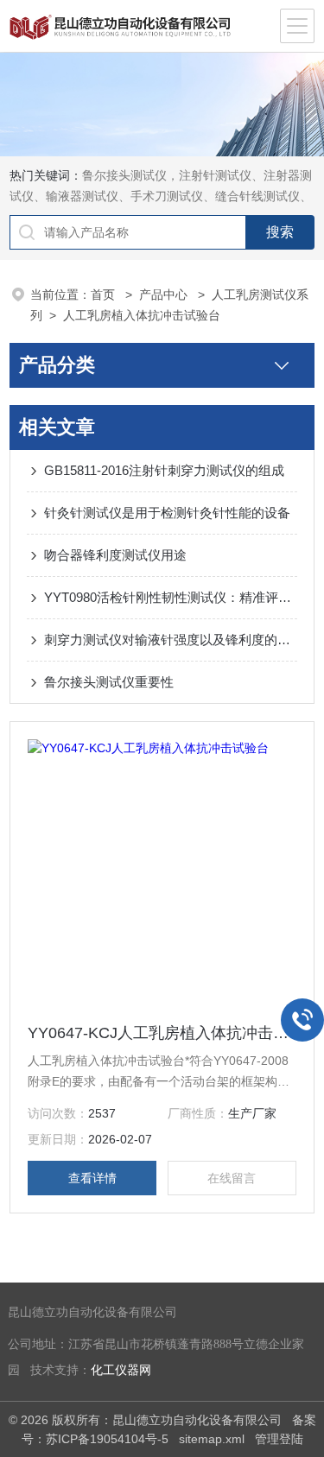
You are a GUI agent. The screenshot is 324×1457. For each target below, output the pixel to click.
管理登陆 (279, 1439)
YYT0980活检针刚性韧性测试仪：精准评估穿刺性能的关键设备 (170, 597)
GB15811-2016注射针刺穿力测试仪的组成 (164, 470)
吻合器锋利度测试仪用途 (115, 555)
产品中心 (165, 294)
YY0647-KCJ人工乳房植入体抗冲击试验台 (162, 1033)
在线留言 (231, 1178)
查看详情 (92, 1178)
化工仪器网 (121, 1370)
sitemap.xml (212, 1439)
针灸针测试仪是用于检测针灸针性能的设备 (167, 512)
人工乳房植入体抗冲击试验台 (141, 315)
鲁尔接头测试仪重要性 (109, 682)
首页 (104, 294)
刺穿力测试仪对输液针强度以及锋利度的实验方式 (170, 639)
